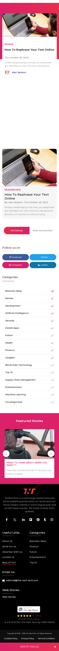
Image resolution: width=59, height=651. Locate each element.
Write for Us (9, 546)
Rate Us (38, 616)
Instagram (16, 265)
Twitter (44, 257)
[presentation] (6, 453)
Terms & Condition (46, 638)
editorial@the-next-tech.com (22, 580)
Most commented (42, 230)
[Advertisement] (29, 112)
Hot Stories (16, 230)
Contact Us (8, 557)
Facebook (16, 257)
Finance (33, 546)
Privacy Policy (27, 638)
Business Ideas (37, 541)
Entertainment (37, 557)
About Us (7, 541)
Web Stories (9, 597)
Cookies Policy (11, 638)
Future (33, 552)
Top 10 (33, 562)
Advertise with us (12, 552)
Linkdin (44, 265)
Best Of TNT (9, 562)
